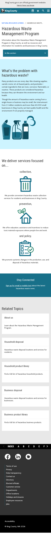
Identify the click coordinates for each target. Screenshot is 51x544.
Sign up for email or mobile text (19, 285)
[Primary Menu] (48, 10)
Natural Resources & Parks (13, 23)
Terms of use (11, 466)
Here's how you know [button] (25, 5)
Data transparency (13, 473)
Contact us (10, 476)
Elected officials (12, 483)
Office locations (12, 493)
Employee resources (14, 500)
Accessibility (10, 521)
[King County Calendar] (32, 10)
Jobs (7, 504)
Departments (11, 490)
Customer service (13, 487)
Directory (10, 480)
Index (11, 446)
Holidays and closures (15, 497)
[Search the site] (43, 10)
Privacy (9, 469)
